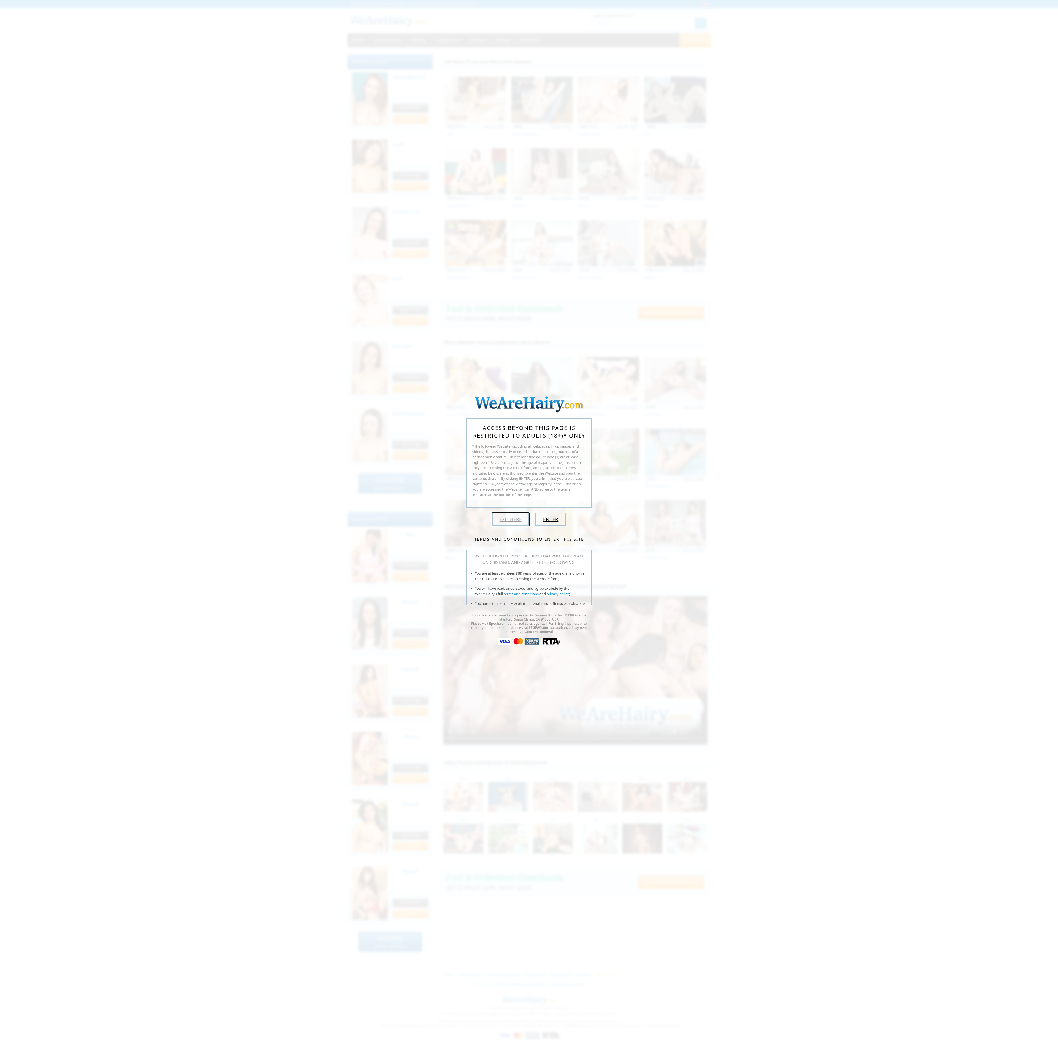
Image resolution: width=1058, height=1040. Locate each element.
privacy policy (558, 593)
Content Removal (539, 632)
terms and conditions (521, 593)
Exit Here (511, 519)
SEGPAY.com (538, 628)
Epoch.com (498, 623)
